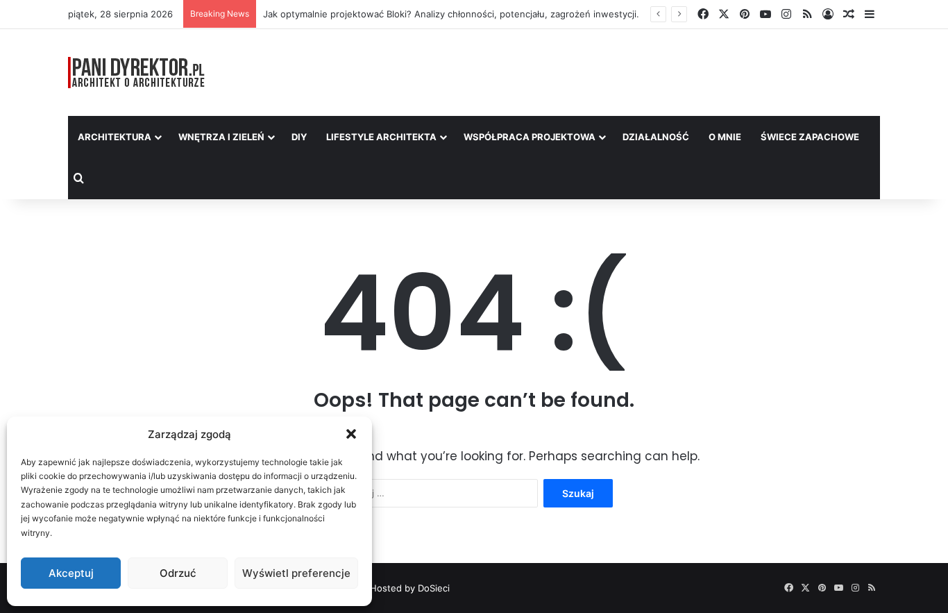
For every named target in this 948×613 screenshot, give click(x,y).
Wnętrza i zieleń (221, 136)
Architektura (114, 136)
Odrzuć (178, 573)
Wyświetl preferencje (296, 573)
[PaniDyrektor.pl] (136, 72)
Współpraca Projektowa (529, 136)
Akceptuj (71, 573)
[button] (351, 434)
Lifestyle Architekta (381, 136)
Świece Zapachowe (810, 136)
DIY (299, 136)
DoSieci (434, 588)
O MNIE (725, 136)
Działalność (656, 136)
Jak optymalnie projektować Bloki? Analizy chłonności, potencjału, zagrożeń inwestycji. (451, 13)
